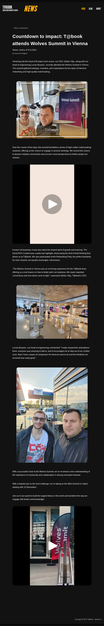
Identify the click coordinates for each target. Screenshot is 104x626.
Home (83, 8)
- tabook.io (97, 619)
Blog (91, 8)
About (98, 8)
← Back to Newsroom (20, 28)
